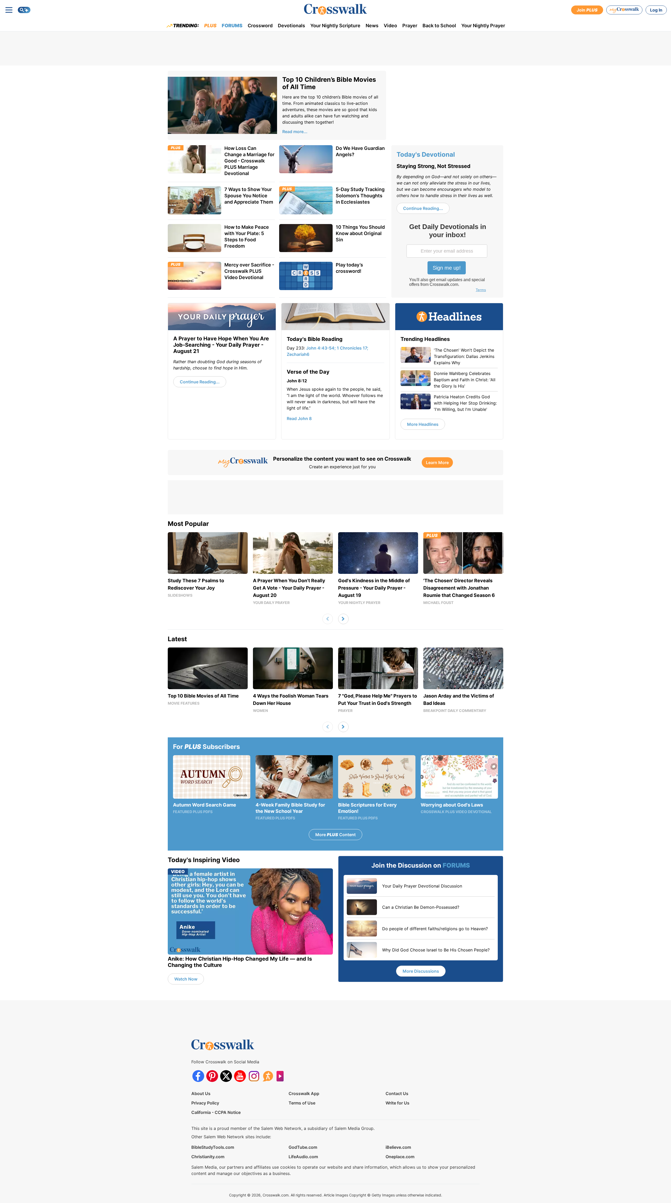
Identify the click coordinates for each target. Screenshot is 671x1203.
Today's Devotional (426, 154)
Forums (232, 25)
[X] (226, 1076)
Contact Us (397, 1093)
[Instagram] (254, 1076)
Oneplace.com (400, 1156)
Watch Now (185, 979)
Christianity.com (207, 1156)
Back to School (439, 25)
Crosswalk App (304, 1093)
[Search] (24, 10)
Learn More (437, 462)
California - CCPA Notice (216, 1112)
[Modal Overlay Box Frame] (447, 258)
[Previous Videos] (327, 619)
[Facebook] (198, 1076)
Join (587, 10)
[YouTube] (240, 1076)
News (372, 25)
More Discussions (421, 971)
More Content (335, 834)
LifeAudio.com (303, 1156)
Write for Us (397, 1103)
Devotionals (291, 25)
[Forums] (268, 1076)
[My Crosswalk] (624, 10)
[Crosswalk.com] (335, 9)
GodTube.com (303, 1147)
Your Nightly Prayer (483, 25)
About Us (200, 1093)
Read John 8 (299, 418)
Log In (656, 10)
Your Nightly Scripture (335, 25)
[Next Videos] (343, 619)
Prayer (409, 25)
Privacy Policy (205, 1103)
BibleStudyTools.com (212, 1147)
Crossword (260, 25)
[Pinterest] (212, 1076)
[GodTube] (282, 1076)
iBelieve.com (398, 1147)
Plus (210, 25)
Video (390, 25)
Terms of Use (302, 1103)
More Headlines (423, 424)
